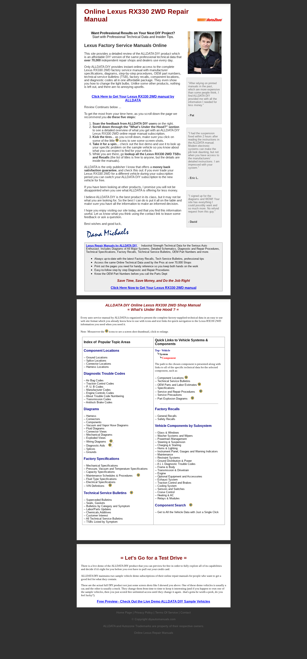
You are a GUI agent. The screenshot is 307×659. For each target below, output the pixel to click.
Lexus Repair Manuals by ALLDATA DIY (112, 245)
